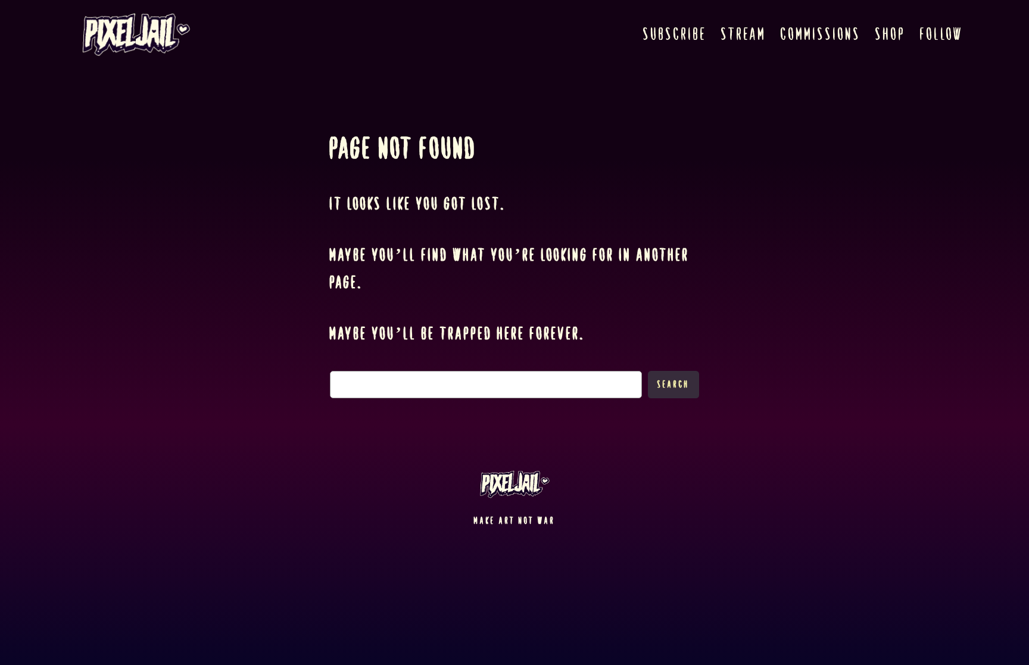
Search (673, 384)
